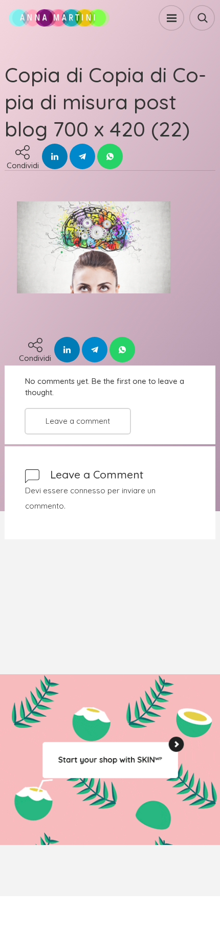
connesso (87, 490)
